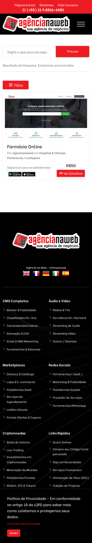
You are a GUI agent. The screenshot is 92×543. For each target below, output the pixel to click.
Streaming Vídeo (64, 333)
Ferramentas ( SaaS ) (67, 374)
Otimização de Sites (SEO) (71, 477)
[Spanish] (65, 276)
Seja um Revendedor (67, 462)
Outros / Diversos (65, 341)
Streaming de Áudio (66, 325)
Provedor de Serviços (67, 397)
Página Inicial (25, 4)
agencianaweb (23, 153)
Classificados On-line (21, 317)
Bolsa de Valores (18, 442)
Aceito (14, 533)
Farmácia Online (24, 146)
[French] (36, 276)
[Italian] (55, 276)
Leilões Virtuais (17, 409)
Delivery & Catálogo (20, 374)
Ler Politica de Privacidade (23, 523)
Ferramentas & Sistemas (23, 349)
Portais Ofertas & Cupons (24, 417)
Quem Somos (62, 442)
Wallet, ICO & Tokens (21, 485)
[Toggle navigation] (81, 24)
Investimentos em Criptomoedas (19, 459)
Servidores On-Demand (69, 317)
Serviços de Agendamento (17, 398)
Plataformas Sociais (66, 389)
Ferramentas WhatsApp (69, 405)
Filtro (18, 85)
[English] (26, 276)
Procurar (72, 51)
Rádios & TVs (61, 310)
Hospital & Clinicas (52, 153)
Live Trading (15, 450)
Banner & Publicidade (21, 310)
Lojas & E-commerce (21, 381)
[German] (46, 276)
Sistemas (46, 4)
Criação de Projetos (66, 485)
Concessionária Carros (22, 325)
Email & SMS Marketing (22, 341)
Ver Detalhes (73, 173)
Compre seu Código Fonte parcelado (71, 451)
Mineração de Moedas (22, 470)
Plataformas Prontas (21, 477)
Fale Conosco (68, 4)
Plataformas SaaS (19, 389)
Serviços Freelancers (67, 470)
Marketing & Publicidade (69, 381)
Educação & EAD (18, 333)
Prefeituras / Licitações (23, 157)
